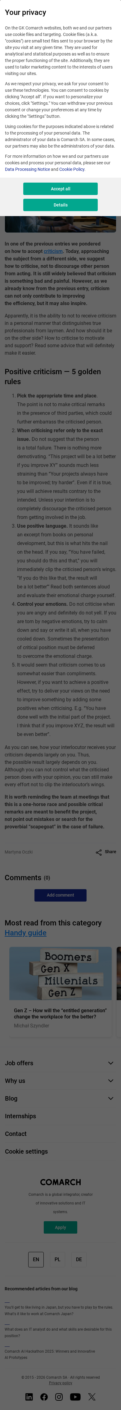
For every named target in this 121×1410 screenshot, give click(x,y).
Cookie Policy (71, 169)
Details (61, 204)
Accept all (60, 188)
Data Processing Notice (27, 169)
